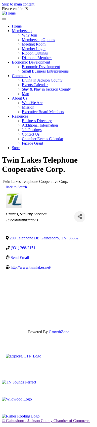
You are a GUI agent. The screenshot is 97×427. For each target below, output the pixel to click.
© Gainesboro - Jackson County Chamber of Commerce (46, 420)
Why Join (29, 35)
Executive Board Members (43, 112)
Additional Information (40, 125)
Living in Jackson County (42, 80)
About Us (19, 98)
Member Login (34, 49)
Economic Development (31, 62)
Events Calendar (35, 85)
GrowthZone (59, 332)
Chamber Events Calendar (42, 139)
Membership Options (38, 40)
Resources (20, 116)
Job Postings (32, 130)
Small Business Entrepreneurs (45, 71)
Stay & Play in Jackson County (46, 89)
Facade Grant (32, 143)
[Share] (79, 216)
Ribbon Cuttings (35, 53)
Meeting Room (34, 44)
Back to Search (16, 187)
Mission (28, 107)
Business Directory (37, 121)
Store (16, 148)
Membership (22, 31)
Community (21, 76)
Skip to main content (18, 4)
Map (25, 94)
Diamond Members (37, 58)
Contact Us (31, 134)
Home (17, 26)
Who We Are (32, 103)
